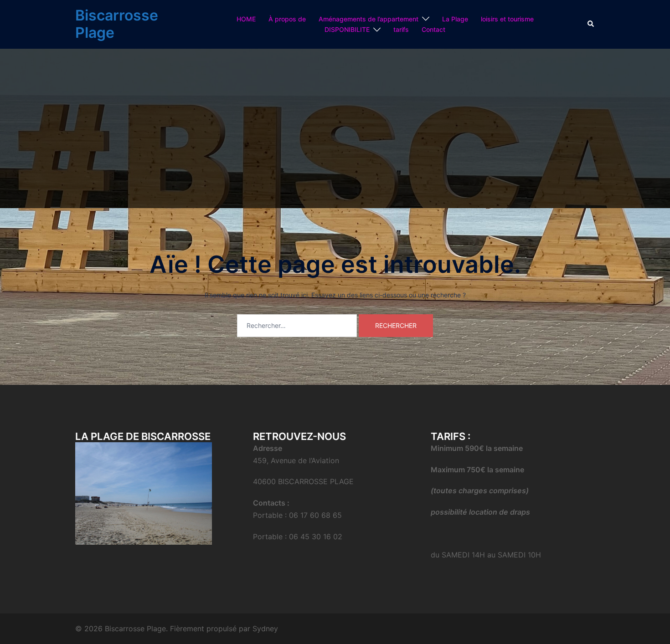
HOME (246, 19)
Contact (433, 29)
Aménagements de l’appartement (368, 19)
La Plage (455, 19)
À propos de (287, 19)
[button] (591, 24)
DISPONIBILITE (347, 29)
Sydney (265, 628)
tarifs (401, 29)
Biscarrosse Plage (116, 23)
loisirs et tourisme (507, 19)
